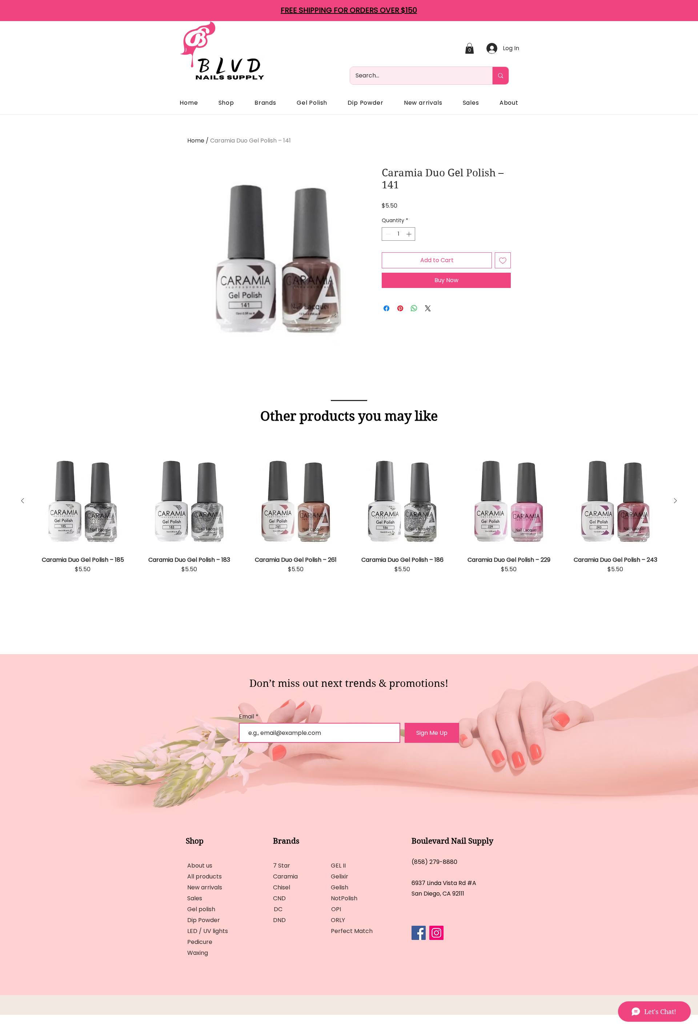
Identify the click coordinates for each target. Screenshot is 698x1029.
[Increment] (409, 234)
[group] (349, 531)
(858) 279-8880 (434, 862)
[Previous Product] (22, 500)
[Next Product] (675, 500)
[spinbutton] (398, 234)
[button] (469, 48)
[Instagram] (436, 933)
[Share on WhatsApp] (414, 308)
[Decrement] (387, 234)
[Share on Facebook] (386, 308)
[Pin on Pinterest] (400, 308)
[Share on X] (428, 308)
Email (247, 717)
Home (195, 140)
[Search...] (500, 75)
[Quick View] (82, 500)
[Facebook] (419, 933)
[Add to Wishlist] (503, 260)
